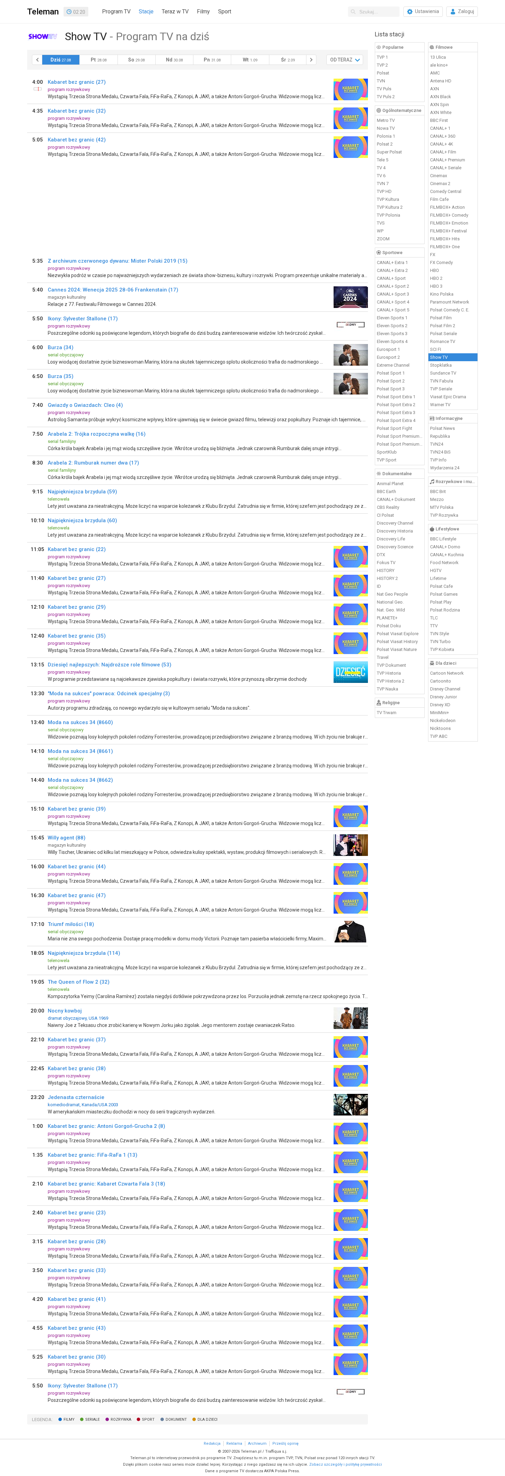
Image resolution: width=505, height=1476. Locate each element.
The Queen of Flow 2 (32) (79, 982)
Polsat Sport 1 (391, 373)
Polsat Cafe (441, 586)
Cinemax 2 (440, 183)
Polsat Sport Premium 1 (400, 436)
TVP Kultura (388, 199)
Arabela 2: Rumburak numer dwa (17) (93, 463)
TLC (434, 617)
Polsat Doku (389, 625)
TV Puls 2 (386, 96)
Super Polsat (389, 152)
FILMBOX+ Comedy (449, 215)
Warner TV (440, 404)
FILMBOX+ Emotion (449, 223)
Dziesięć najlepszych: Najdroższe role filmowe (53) (109, 665)
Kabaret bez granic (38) (77, 1068)
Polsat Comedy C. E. (449, 309)
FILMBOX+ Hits (445, 238)
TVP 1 (382, 57)
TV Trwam (386, 712)
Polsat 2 (385, 144)
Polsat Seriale (443, 333)
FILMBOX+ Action (447, 207)
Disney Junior (443, 696)
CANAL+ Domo (445, 546)
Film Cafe (439, 199)
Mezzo (437, 499)
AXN (434, 88)
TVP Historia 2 (390, 681)
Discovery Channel (395, 523)
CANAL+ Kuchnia (447, 554)
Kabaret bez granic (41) (77, 1299)
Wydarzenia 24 (444, 467)
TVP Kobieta (442, 649)
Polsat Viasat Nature (397, 649)
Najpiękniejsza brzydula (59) (82, 492)
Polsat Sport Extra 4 (396, 420)
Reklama (234, 1443)
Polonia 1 (386, 136)
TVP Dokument (391, 665)
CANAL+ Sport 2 (393, 286)
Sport (224, 11)
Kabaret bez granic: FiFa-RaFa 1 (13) (92, 1155)
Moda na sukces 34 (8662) (80, 780)
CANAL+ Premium (447, 159)
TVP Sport (386, 459)
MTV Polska (441, 507)
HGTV (435, 570)
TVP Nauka (387, 688)
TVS (381, 223)
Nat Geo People (392, 594)
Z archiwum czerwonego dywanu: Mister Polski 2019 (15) (118, 261)
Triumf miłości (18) (71, 924)
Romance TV (442, 341)
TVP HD (384, 191)
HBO (434, 270)
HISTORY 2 (387, 578)
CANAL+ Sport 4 (393, 302)
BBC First (439, 120)
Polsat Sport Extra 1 (396, 396)
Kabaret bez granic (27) (77, 82)
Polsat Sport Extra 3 (396, 412)
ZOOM (383, 238)
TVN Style (439, 633)
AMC (435, 73)
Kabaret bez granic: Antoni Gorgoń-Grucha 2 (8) (106, 1126)
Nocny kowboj (65, 1011)
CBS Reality (388, 507)
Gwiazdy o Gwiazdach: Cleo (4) (85, 405)
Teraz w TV (175, 11)
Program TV (116, 11)
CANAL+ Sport (391, 278)
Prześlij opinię (285, 1443)
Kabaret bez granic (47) (77, 895)
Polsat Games (444, 594)
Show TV (439, 357)
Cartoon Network (447, 673)
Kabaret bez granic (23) (77, 1213)
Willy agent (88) (67, 838)
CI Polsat (385, 515)
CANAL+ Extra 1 (392, 262)
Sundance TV (443, 373)
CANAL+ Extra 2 (392, 270)
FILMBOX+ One (445, 246)
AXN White (440, 112)
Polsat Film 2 (442, 325)
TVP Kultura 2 (390, 207)
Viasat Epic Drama (448, 396)
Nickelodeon (443, 720)
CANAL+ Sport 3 (393, 294)
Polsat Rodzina (445, 610)
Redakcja (212, 1443)
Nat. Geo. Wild (391, 610)
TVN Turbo (440, 641)
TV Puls (384, 88)
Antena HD (440, 80)
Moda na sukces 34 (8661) (80, 751)
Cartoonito (440, 681)
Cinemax (438, 175)
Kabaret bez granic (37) (77, 1040)
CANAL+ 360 (442, 136)
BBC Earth (386, 491)
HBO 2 (436, 278)
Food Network (444, 562)
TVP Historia (389, 673)
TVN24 (436, 444)
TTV (434, 625)
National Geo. (390, 602)
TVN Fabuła (441, 381)
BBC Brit (438, 491)
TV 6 (381, 175)
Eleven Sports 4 (392, 341)
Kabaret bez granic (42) (77, 140)
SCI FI (435, 349)
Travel (383, 657)
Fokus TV (386, 562)
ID (379, 586)
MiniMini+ (439, 712)
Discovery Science (395, 546)
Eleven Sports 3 (392, 333)
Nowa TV (386, 128)
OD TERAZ (341, 59)
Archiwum (257, 1443)
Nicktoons (440, 728)
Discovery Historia (395, 531)
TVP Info (438, 459)
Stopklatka (441, 365)
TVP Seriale (441, 388)
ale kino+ (439, 65)
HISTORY (385, 570)
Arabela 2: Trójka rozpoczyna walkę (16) (97, 434)
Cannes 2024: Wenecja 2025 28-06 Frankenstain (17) (113, 290)
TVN (381, 80)
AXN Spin (439, 104)
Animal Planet (390, 483)
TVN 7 (383, 183)
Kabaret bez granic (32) (77, 111)
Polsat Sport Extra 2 (396, 404)
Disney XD (440, 704)
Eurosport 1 (388, 349)
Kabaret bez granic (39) (77, 809)
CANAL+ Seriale (445, 167)
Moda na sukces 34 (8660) (80, 722)
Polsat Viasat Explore (397, 633)
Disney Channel (445, 688)
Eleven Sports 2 (392, 325)
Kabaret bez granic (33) (77, 1270)
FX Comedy (441, 262)
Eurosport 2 (388, 357)
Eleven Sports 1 (392, 317)
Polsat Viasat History (397, 641)
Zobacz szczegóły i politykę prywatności (345, 1464)
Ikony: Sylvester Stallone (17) (83, 319)
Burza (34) (61, 347)
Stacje (146, 11)
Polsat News (442, 428)
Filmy (203, 11)
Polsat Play (440, 602)
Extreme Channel (393, 365)
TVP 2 (382, 65)
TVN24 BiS (440, 452)
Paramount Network (449, 302)
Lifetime (438, 578)
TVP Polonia (388, 215)
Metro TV (386, 120)
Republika (440, 436)
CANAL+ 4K (441, 144)
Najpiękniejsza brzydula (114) (84, 953)
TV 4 (381, 167)
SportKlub (387, 452)
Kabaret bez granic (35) (77, 636)
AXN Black (440, 96)
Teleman (43, 11)
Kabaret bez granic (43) (77, 1328)
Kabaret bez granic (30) (77, 1357)
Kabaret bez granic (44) (77, 866)
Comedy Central (445, 191)
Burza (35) (61, 376)
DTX (381, 554)
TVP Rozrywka (444, 515)
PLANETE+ (387, 617)
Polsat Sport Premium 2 (400, 444)
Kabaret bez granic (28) (77, 1241)
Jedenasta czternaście (76, 1097)
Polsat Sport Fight (394, 428)
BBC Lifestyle (443, 538)
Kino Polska (441, 294)
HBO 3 (436, 286)
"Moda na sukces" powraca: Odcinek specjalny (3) (109, 693)
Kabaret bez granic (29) (77, 607)
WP (380, 230)
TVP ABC (438, 736)
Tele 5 (382, 159)
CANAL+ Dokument (396, 499)
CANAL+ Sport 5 (393, 309)
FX (432, 254)
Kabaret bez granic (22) (77, 549)
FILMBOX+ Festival (448, 230)
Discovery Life (391, 538)
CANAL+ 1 (440, 128)
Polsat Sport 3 (391, 388)
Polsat (383, 73)
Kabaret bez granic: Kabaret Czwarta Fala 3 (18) (106, 1184)
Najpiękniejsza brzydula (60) (82, 520)
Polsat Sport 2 (391, 381)
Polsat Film (441, 317)
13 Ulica (438, 57)
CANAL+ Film (443, 152)
